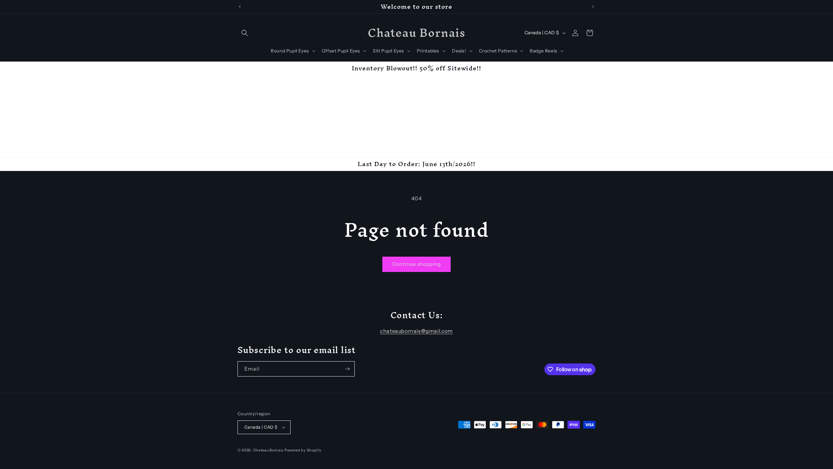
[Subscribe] (347, 369)
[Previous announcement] (240, 6)
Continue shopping (416, 264)
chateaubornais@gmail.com (416, 331)
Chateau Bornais (268, 450)
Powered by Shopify (302, 450)
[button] (245, 33)
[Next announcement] (593, 6)
